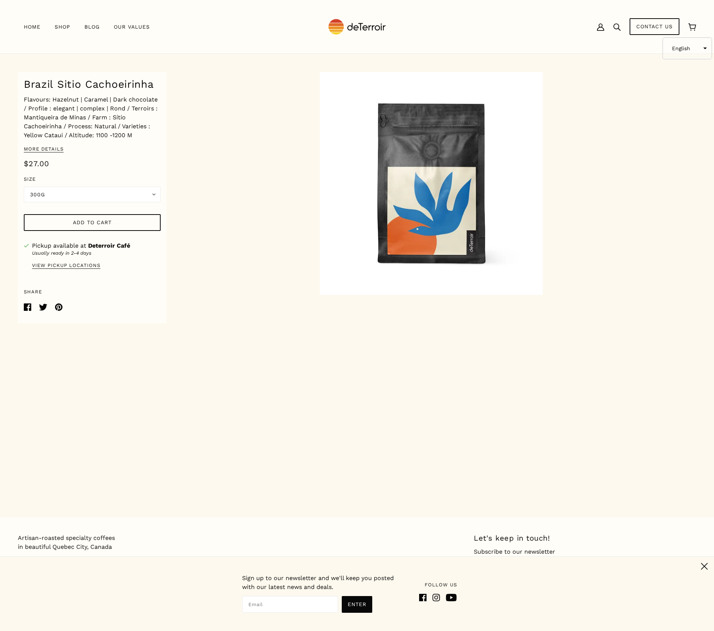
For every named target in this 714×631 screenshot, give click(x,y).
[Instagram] (436, 597)
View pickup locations (66, 265)
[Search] (617, 26)
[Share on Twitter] (44, 306)
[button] (687, 48)
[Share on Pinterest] (58, 306)
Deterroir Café (109, 245)
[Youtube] (451, 597)
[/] (357, 26)
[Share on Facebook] (28, 306)
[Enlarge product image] (431, 183)
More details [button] (44, 149)
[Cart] (692, 26)
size (30, 179)
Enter (357, 604)
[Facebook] (423, 597)
